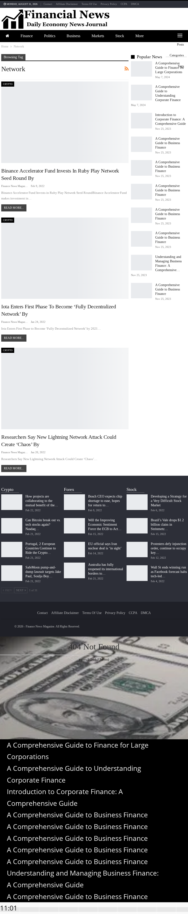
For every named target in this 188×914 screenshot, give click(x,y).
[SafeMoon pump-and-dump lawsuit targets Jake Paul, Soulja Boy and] (11, 573)
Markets (98, 36)
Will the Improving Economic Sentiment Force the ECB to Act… (104, 524)
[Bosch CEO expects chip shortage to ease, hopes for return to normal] (74, 502)
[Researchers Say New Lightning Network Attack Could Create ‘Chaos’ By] (65, 388)
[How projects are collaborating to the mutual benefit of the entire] (11, 502)
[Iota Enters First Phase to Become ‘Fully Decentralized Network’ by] (65, 258)
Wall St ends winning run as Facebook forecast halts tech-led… (169, 572)
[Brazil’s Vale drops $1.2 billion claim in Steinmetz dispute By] (137, 526)
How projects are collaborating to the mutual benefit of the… (41, 501)
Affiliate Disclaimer (67, 3)
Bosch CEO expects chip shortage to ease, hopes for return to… (105, 501)
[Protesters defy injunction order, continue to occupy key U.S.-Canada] (137, 549)
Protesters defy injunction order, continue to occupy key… (168, 548)
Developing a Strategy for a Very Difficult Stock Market (169, 501)
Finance (27, 36)
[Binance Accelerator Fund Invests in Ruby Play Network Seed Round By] (65, 122)
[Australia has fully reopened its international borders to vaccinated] (74, 570)
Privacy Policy (109, 3)
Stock (119, 36)
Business (73, 36)
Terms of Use (89, 3)
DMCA (135, 3)
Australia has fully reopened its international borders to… (105, 569)
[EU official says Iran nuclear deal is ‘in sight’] (74, 549)
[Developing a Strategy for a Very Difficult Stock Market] (137, 502)
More (139, 36)
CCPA (124, 3)
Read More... (14, 207)
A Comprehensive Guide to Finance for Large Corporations (169, 67)
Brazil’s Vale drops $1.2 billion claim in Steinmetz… (167, 524)
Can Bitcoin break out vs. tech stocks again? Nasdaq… (43, 524)
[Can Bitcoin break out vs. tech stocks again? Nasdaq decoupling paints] (11, 526)
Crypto (7, 84)
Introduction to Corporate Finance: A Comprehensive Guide (170, 119)
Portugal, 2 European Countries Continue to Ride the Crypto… (40, 548)
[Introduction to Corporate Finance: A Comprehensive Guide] (141, 120)
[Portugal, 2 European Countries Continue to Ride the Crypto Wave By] (11, 549)
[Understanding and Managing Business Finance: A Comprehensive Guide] (141, 262)
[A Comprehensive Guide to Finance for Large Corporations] (141, 69)
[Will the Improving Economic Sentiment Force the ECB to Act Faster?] (74, 526)
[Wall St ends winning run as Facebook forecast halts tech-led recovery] (137, 573)
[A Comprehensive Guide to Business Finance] (141, 144)
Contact (48, 3)
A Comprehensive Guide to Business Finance (167, 143)
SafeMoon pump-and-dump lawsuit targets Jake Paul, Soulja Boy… (43, 572)
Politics (49, 36)
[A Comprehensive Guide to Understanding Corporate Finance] (141, 92)
